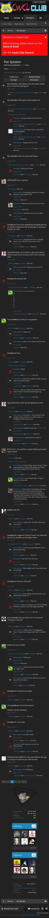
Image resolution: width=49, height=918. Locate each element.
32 (34, 826)
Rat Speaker (12, 84)
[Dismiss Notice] (46, 37)
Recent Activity (34, 77)
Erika (9, 645)
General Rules (11, 46)
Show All (33, 848)
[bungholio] (24, 833)
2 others (37, 165)
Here (34, 890)
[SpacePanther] (17, 870)
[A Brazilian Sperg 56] (32, 833)
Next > (24, 782)
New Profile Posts (31, 24)
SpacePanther (13, 252)
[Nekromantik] (17, 833)
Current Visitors (7, 24)
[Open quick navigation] (45, 30)
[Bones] (24, 841)
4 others (40, 93)
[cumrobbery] (17, 841)
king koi (16, 685)
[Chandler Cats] (24, 870)
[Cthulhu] (17, 862)
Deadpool (11, 93)
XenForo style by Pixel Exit (31, 915)
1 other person (41, 109)
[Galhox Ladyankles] (24, 862)
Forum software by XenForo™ (11, 915)
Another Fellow (21, 93)
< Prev (4, 782)
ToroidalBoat (20, 109)
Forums (17, 18)
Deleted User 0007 (20, 130)
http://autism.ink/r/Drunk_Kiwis (25, 888)
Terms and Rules (42, 913)
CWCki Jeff (11, 109)
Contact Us (34, 909)
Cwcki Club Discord (22, 52)
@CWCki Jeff (41, 428)
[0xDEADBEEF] (32, 841)
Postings (14, 80)
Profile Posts (13, 77)
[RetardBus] (32, 862)
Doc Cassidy (12, 617)
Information (34, 80)
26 (34, 855)
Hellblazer (19, 165)
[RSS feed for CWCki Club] (46, 908)
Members (30, 18)
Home (6, 18)
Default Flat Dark (10, 909)
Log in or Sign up (39, 2)
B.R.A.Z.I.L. (30, 93)
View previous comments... (17, 114)
